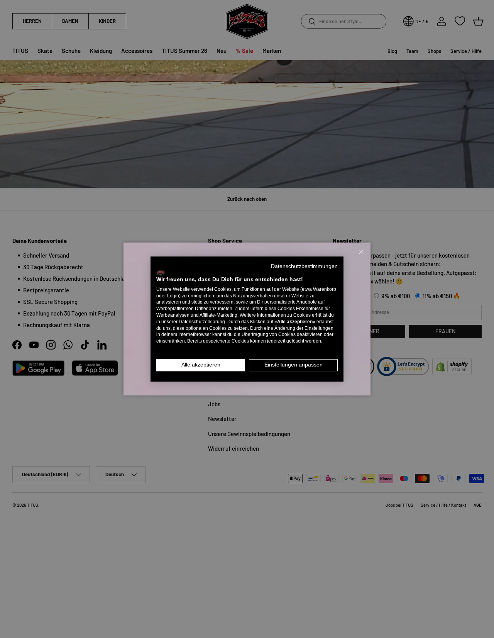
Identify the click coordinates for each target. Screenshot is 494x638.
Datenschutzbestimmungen (304, 266)
